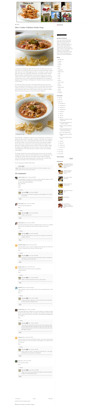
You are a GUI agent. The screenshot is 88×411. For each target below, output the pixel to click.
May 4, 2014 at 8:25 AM (31, 244)
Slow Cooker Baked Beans (65, 132)
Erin (19, 360)
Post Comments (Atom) (25, 401)
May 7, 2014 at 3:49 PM (33, 298)
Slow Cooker (26, 169)
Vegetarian (60, 69)
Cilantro (23, 168)
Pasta (59, 73)
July (61, 113)
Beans (59, 80)
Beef (59, 68)
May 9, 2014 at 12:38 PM (33, 370)
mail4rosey (20, 287)
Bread (59, 89)
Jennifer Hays (21, 309)
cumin (31, 168)
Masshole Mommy (22, 244)
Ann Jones (23, 192)
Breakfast (60, 92)
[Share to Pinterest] (23, 166)
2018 (59, 97)
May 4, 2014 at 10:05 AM (28, 287)
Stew (59, 76)
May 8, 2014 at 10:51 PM (25, 360)
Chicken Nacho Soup (29, 162)
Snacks (59, 85)
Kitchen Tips (60, 59)
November (62, 105)
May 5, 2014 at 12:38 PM (30, 309)
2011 (59, 153)
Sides (59, 83)
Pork (59, 66)
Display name (21, 266)
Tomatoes (33, 169)
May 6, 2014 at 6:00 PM (33, 192)
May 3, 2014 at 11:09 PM (29, 222)
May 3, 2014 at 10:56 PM (30, 177)
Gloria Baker (21, 203)
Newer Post (17, 398)
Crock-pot (27, 168)
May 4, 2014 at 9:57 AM (29, 266)
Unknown (20, 337)
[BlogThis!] (20, 166)
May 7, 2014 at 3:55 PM (33, 349)
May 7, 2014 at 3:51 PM (33, 323)
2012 (59, 151)
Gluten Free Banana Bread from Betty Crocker (68, 172)
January (61, 147)
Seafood (60, 64)
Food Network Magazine (42, 168)
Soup (30, 169)
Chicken (19, 168)
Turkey (59, 62)
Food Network (35, 168)
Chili (59, 78)
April (61, 141)
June (61, 115)
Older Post (50, 398)
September (62, 109)
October (61, 107)
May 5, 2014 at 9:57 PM (28, 337)
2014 (59, 101)
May (61, 117)
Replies (21, 189)
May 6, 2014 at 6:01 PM (33, 233)
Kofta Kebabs (66, 197)
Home (34, 398)
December (62, 103)
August (61, 111)
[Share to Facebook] (22, 166)
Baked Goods (61, 87)
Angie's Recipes (21, 177)
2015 (59, 99)
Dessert (59, 90)
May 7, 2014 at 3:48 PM (33, 277)
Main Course (21, 169)
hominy (17, 169)
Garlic (49, 168)
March (61, 143)
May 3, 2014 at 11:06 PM (29, 203)
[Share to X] (21, 166)
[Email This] (19, 166)
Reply (19, 186)
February (62, 145)
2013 (59, 149)
